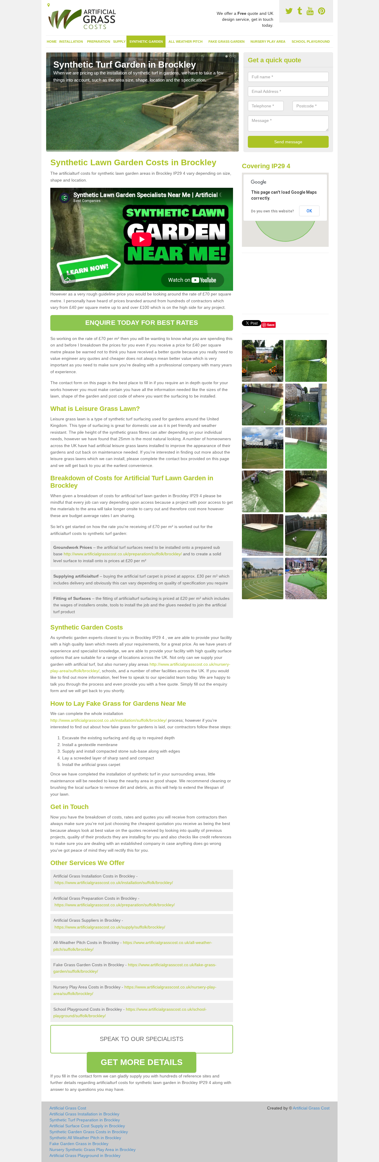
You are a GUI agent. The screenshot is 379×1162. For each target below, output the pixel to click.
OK (309, 211)
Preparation (98, 41)
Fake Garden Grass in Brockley (78, 1143)
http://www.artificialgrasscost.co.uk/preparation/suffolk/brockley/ (123, 553)
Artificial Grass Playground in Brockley (85, 1155)
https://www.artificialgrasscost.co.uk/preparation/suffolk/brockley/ (114, 904)
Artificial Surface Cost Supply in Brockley (87, 1125)
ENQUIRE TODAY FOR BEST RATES (141, 322)
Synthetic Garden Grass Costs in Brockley (88, 1131)
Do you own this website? (272, 211)
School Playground (311, 41)
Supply (119, 41)
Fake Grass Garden (226, 41)
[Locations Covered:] (48, 5)
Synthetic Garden (146, 41)
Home (52, 41)
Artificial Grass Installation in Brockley (84, 1114)
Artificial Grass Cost (67, 1108)
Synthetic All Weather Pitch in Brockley (85, 1137)
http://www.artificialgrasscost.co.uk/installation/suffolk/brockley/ (108, 720)
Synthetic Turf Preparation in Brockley (84, 1120)
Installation (71, 41)
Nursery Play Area (267, 41)
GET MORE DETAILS (142, 1062)
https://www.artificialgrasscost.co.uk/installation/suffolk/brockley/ (113, 882)
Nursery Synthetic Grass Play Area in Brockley (92, 1149)
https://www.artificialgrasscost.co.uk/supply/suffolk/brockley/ (109, 927)
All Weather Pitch (185, 41)
